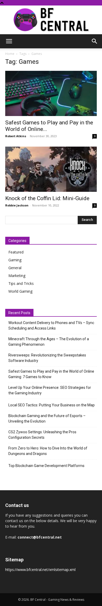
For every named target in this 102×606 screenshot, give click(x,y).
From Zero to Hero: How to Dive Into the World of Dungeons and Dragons (47, 451)
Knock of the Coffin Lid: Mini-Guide (47, 198)
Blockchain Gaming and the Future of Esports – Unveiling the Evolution (47, 418)
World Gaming (20, 291)
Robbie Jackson (17, 205)
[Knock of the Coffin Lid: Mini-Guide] (51, 169)
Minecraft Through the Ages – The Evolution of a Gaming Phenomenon (48, 342)
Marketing (16, 275)
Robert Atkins (15, 136)
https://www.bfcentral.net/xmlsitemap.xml (40, 569)
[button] (9, 41)
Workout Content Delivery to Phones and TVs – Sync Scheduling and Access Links (51, 325)
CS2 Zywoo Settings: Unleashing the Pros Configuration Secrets (42, 435)
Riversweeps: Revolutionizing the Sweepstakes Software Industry (47, 358)
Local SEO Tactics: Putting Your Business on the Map (51, 405)
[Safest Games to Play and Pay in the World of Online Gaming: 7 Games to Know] (51, 93)
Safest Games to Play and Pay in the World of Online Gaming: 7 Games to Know (51, 374)
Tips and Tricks (21, 283)
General (14, 267)
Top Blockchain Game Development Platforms (46, 466)
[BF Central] (51, 19)
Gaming (14, 259)
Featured (16, 252)
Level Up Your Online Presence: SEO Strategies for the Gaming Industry (49, 390)
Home (9, 53)
